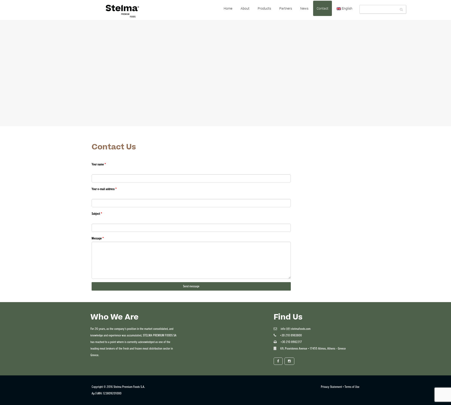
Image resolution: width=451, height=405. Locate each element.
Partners (285, 8)
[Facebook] (278, 361)
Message (98, 238)
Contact (322, 8)
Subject (97, 214)
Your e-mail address (104, 189)
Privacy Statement (331, 387)
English (347, 8)
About (245, 8)
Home (228, 8)
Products (264, 8)
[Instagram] (289, 361)
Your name (99, 164)
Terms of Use (352, 387)
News (304, 8)
